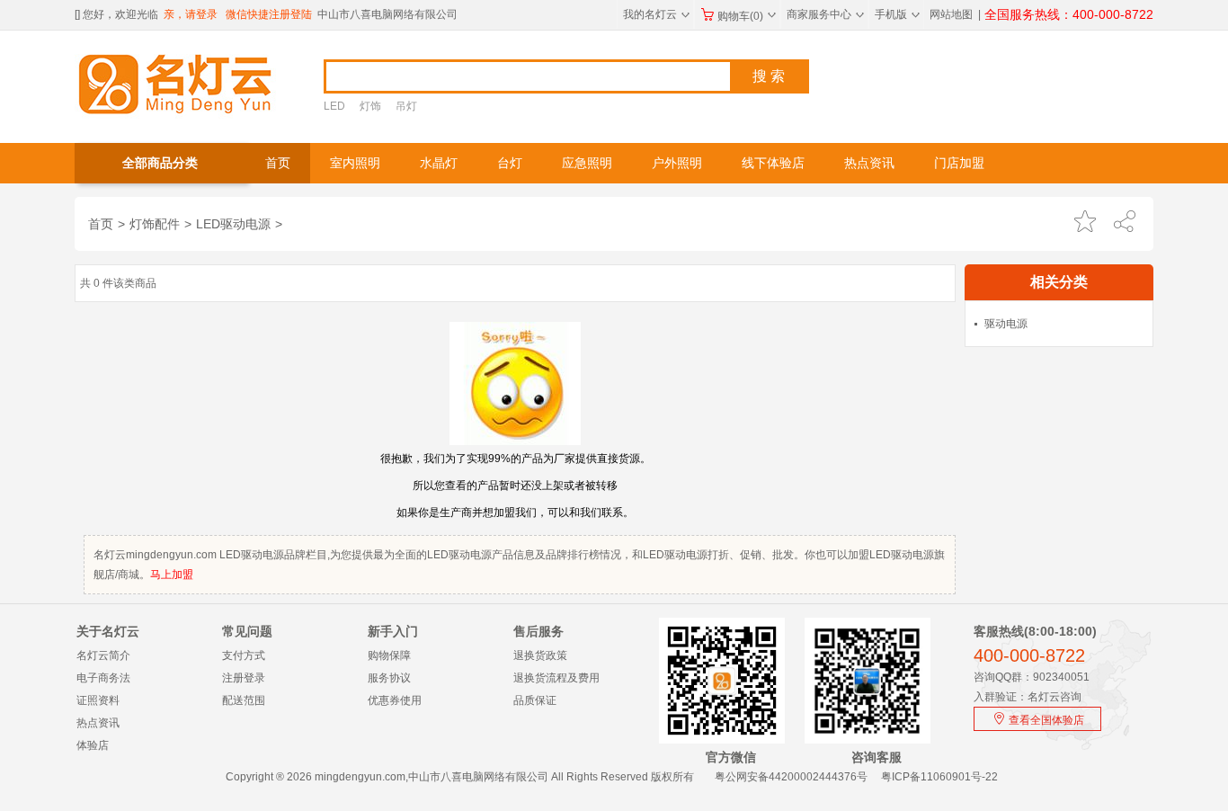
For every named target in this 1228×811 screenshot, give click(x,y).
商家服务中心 (825, 14)
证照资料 (98, 700)
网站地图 (951, 14)
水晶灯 (439, 163)
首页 (277, 163)
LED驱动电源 (233, 224)
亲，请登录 (191, 14)
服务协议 (389, 678)
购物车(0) (746, 16)
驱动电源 (1006, 323)
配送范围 (243, 700)
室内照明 (355, 163)
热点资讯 (869, 163)
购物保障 (389, 655)
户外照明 (677, 163)
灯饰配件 (154, 224)
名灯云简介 (103, 655)
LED (334, 106)
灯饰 (370, 106)
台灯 (509, 163)
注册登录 (243, 678)
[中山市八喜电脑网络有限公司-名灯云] (176, 83)
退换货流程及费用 (556, 678)
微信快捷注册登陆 (269, 14)
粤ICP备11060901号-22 (939, 777)
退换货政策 (540, 655)
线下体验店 (773, 163)
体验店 (92, 745)
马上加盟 (171, 574)
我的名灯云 (656, 14)
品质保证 (534, 700)
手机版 (897, 14)
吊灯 (406, 106)
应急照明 (587, 163)
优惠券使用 (395, 700)
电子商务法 (103, 678)
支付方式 (243, 655)
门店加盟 (959, 163)
